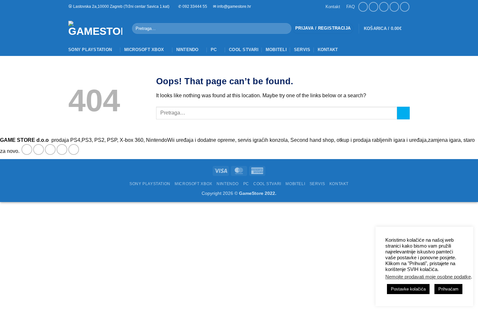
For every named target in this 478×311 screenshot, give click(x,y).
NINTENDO (187, 49)
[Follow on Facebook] (363, 6)
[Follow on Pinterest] (73, 149)
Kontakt (332, 6)
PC (214, 49)
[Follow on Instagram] (373, 6)
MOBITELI (276, 49)
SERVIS (302, 49)
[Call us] (394, 6)
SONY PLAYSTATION (90, 49)
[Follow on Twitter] (50, 149)
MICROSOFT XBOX (144, 49)
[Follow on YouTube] (404, 6)
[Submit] (285, 28)
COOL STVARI (244, 49)
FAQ (350, 6)
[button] (322, 28)
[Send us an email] (384, 6)
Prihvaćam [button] (448, 289)
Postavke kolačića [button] (408, 289)
